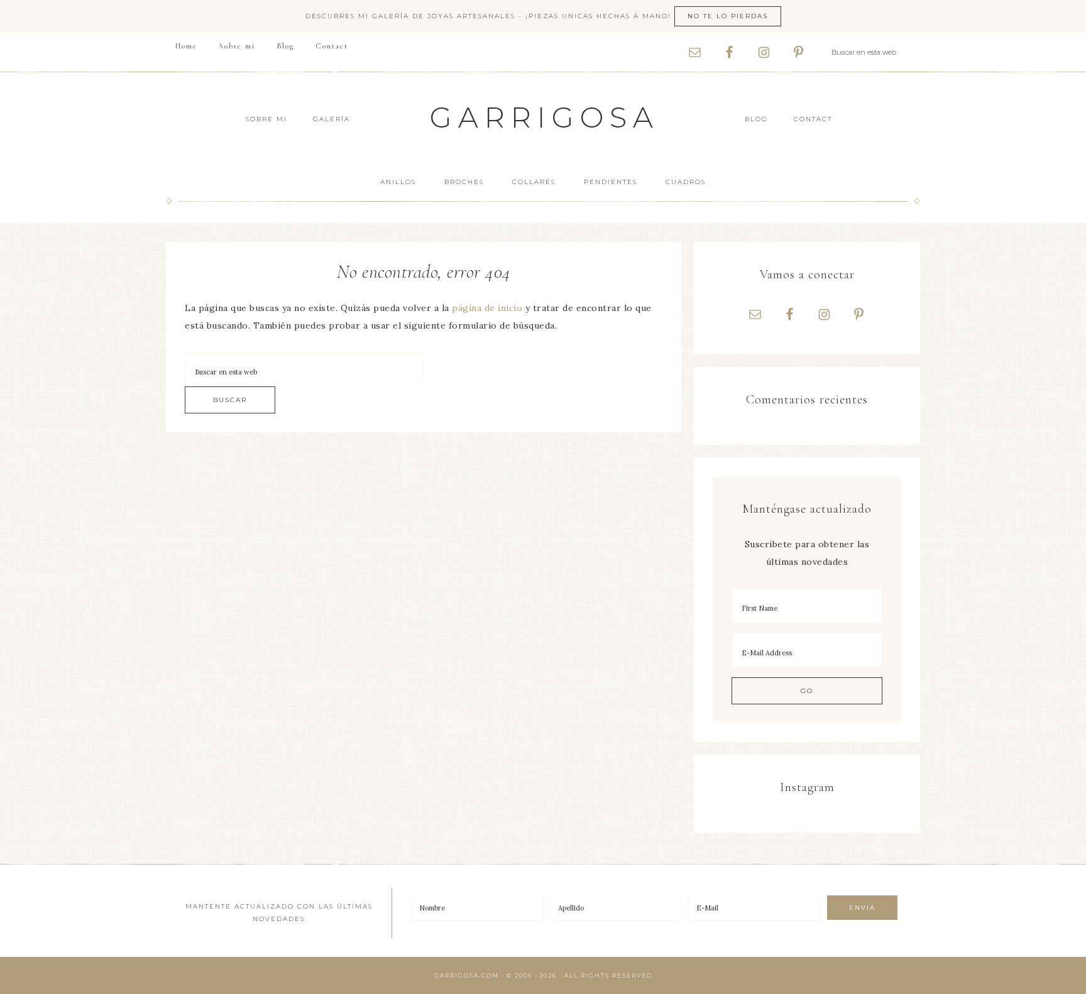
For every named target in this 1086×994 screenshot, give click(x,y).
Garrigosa (544, 117)
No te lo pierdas (728, 16)
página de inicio (487, 308)
